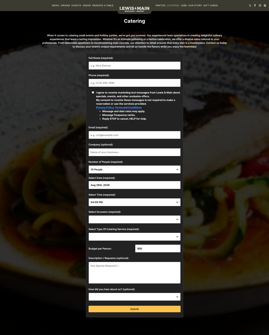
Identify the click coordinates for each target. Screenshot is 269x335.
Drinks (65, 5)
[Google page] (264, 5)
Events (76, 5)
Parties (160, 5)
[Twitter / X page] (250, 5)
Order (87, 5)
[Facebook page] (254, 5)
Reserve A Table (102, 5)
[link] (134, 8)
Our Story (195, 5)
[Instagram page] (259, 5)
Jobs (184, 5)
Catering (173, 5)
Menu (55, 5)
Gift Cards (210, 5)
